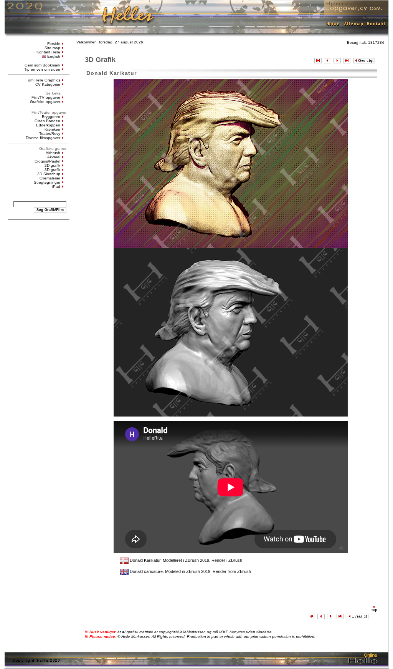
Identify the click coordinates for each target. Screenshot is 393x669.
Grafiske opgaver (45, 102)
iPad (56, 186)
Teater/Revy (49, 133)
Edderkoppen (48, 125)
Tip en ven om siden (42, 69)
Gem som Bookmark (42, 65)
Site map (52, 48)
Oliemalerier (50, 178)
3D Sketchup (48, 174)
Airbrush (53, 153)
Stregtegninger (47, 182)
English (53, 56)
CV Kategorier (47, 84)
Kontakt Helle (48, 52)
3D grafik (52, 170)
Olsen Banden (47, 121)
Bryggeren (51, 117)
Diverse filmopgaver (43, 138)
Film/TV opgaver (45, 97)
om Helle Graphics (44, 80)
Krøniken (52, 129)
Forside (53, 44)
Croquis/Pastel (47, 161)
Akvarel (53, 157)
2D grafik (52, 165)
